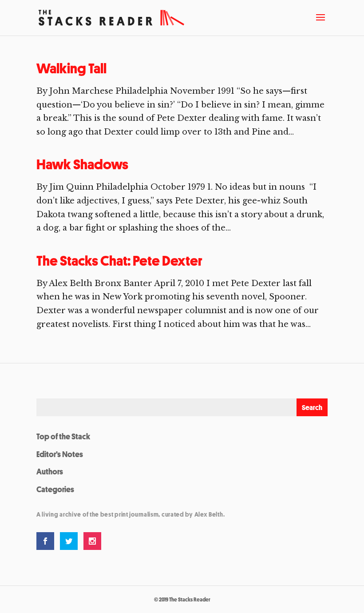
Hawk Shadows (82, 164)
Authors (49, 471)
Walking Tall (71, 68)
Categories (55, 489)
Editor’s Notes (59, 454)
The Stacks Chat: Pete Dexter (119, 261)
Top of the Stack (63, 436)
